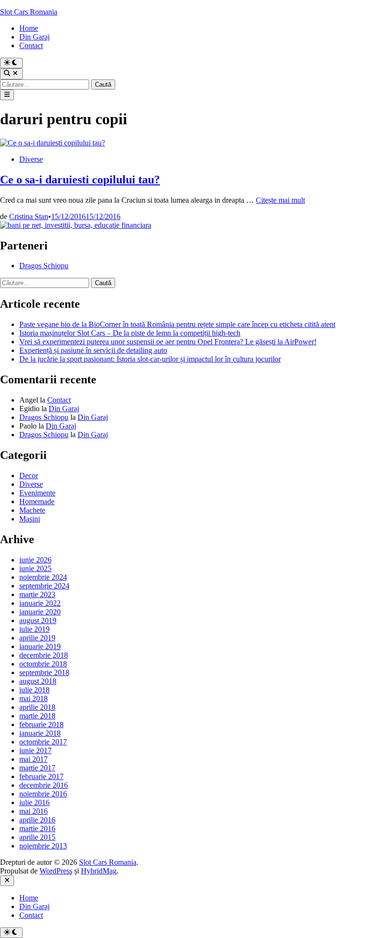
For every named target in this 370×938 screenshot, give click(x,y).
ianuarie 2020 (40, 612)
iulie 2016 (34, 802)
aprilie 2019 (37, 638)
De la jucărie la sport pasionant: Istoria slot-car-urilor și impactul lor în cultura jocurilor (150, 359)
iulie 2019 (34, 629)
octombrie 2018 (43, 664)
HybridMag (99, 871)
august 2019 (37, 620)
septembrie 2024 (44, 586)
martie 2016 (37, 828)
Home (28, 28)
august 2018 (37, 681)
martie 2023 (37, 594)
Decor (28, 475)
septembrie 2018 (44, 672)
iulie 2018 (34, 690)
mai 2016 (33, 811)
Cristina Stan (28, 216)
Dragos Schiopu (43, 265)
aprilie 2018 (37, 707)
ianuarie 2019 (40, 646)
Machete (32, 510)
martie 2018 (37, 716)
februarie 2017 (41, 776)
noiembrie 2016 (43, 794)
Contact (31, 45)
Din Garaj (34, 37)
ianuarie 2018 (40, 733)
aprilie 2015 (37, 837)
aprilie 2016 (37, 820)
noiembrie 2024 (43, 577)
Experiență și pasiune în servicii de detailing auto (93, 350)
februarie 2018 (41, 724)
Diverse (31, 159)
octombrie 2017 (43, 742)
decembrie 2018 (43, 655)
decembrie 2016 (43, 785)
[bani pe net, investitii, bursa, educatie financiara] (75, 225)
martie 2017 (37, 768)
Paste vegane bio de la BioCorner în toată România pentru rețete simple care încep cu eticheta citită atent (177, 324)
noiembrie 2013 (43, 846)
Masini (29, 519)
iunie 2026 (35, 560)
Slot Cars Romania (28, 12)
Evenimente (37, 493)
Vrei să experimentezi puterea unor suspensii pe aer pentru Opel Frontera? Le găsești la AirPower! (168, 342)
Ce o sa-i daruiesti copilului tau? (80, 179)
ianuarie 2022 (40, 603)
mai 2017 (33, 759)
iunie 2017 (35, 750)
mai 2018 (33, 698)
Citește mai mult (280, 200)
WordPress (56, 871)
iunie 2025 (35, 568)
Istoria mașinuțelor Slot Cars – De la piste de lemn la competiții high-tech (129, 333)
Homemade (36, 501)
